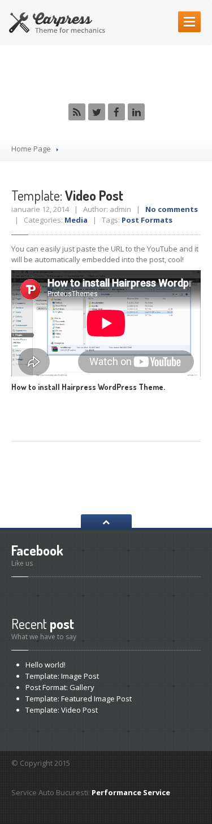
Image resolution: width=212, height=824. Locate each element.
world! (45, 665)
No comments (171, 209)
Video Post (67, 195)
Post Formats (147, 220)
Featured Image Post (78, 698)
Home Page (31, 149)
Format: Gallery (59, 687)
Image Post (62, 676)
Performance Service (131, 792)
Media (76, 220)
